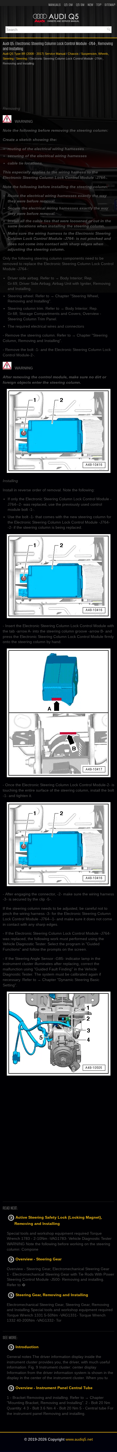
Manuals (54, 4)
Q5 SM (80, 4)
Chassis (73, 53)
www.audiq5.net (79, 1439)
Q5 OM (68, 4)
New (90, 4)
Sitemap (109, 4)
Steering (21, 58)
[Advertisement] (58, 86)
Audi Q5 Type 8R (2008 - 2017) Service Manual (34, 53)
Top (98, 4)
